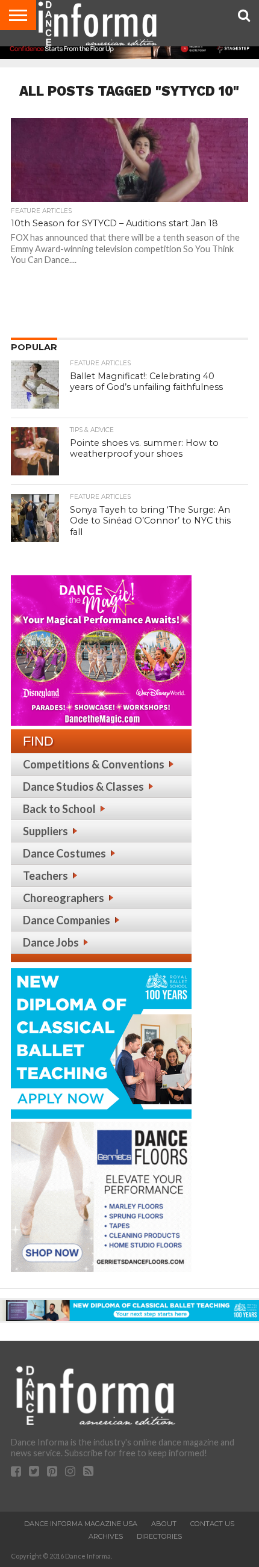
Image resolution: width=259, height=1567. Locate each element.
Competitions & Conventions (93, 764)
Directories (159, 1536)
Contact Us (212, 1523)
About (163, 1523)
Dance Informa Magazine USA (80, 1523)
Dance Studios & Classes (83, 786)
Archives (106, 1536)
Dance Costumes (64, 853)
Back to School (59, 808)
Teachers (45, 875)
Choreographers (63, 897)
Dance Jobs (51, 942)
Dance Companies (66, 920)
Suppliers (45, 831)
